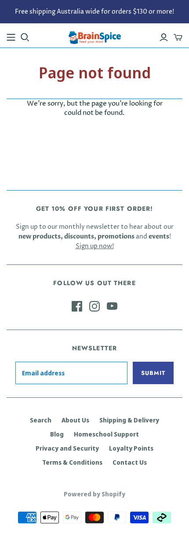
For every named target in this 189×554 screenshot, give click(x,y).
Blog (57, 434)
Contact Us (130, 462)
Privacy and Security (67, 448)
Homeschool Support (106, 434)
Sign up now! (95, 246)
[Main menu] (11, 37)
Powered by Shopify (94, 494)
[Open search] (25, 37)
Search (40, 420)
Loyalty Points (131, 448)
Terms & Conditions (72, 462)
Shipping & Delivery (129, 420)
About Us (75, 420)
